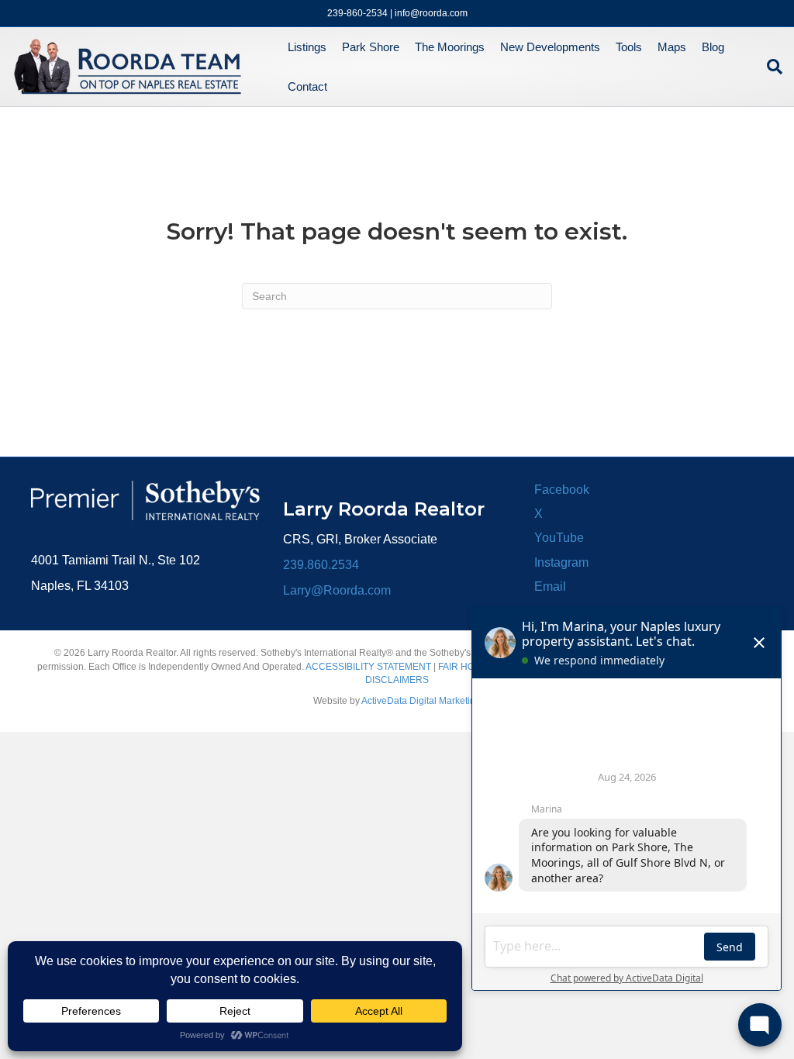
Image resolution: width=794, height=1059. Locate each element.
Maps (672, 46)
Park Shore (370, 46)
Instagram (561, 562)
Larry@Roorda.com (337, 590)
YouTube (559, 537)
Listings (307, 46)
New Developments (550, 46)
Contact (307, 86)
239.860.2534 (321, 564)
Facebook (561, 489)
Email (550, 586)
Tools (629, 46)
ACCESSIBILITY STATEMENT (368, 666)
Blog (713, 46)
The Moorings (450, 46)
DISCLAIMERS (397, 679)
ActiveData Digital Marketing (421, 700)
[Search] (770, 67)
